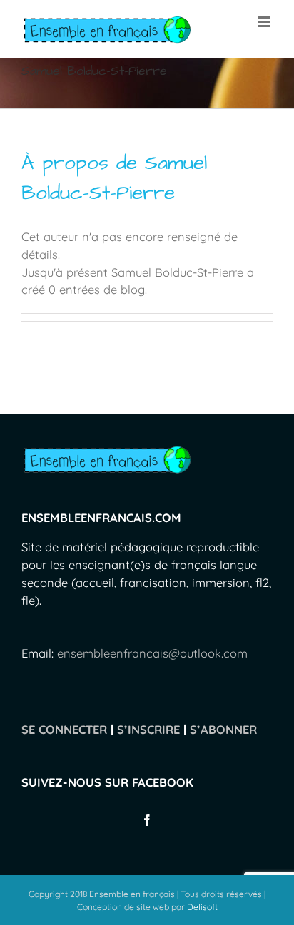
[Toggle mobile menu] (265, 21)
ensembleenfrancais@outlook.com (152, 652)
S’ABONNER (223, 729)
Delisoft (202, 906)
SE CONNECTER (64, 729)
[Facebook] (147, 820)
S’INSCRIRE (148, 729)
